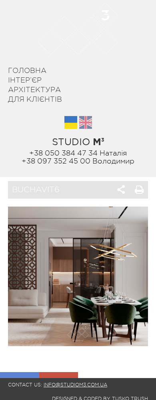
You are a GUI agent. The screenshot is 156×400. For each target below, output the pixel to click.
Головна (27, 71)
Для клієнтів (35, 99)
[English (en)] (85, 122)
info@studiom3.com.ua (75, 385)
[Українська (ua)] (70, 122)
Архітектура (34, 90)
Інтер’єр (25, 80)
